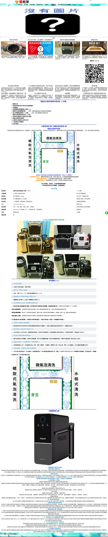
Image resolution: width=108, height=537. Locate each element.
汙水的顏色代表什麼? (40, 93)
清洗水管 (16, 290)
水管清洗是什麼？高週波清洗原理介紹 (94, 93)
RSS (107, 535)
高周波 (18, 348)
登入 (91, 0)
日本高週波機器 (23, 332)
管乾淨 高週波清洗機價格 (67, 40)
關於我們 (60, 4)
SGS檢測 (75, 345)
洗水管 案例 (32, 4)
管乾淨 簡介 (94, 40)
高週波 (15, 351)
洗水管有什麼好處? (13, 86)
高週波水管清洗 (17, 342)
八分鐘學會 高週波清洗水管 (66, 351)
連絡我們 (99, 535)
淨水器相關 (53, 4)
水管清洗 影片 (39, 4)
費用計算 (20, 4)
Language (74, 4)
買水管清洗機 (68, 4)
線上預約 (26, 4)
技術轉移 (67, 93)
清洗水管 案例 (13, 40)
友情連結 (104, 535)
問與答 (46, 4)
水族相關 (81, 332)
